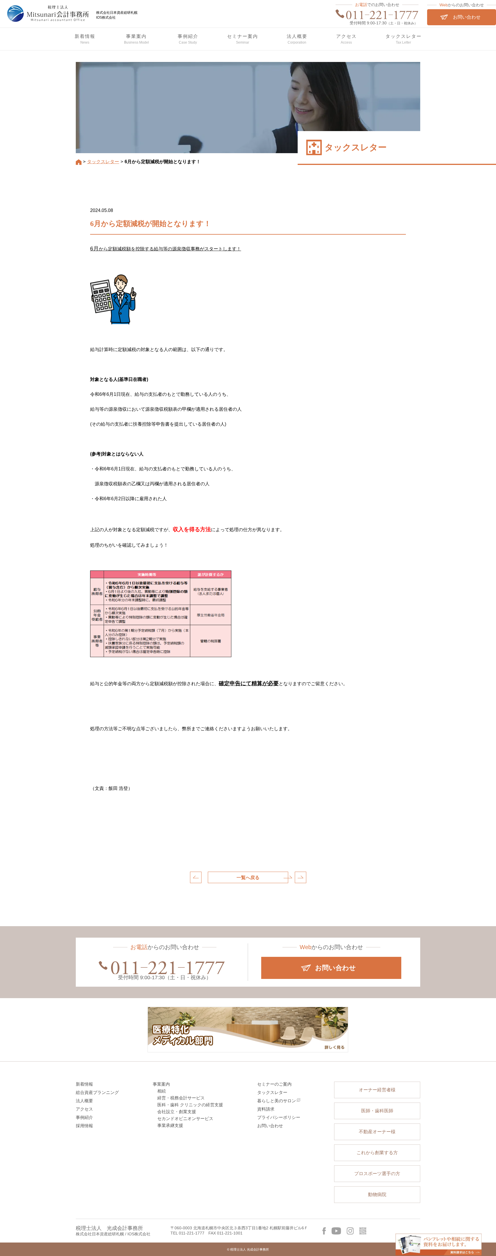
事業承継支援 (170, 1125)
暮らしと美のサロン (276, 1100)
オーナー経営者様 (377, 1089)
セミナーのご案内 (274, 1084)
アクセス (84, 1109)
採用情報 (84, 1125)
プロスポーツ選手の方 (377, 1173)
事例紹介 (84, 1117)
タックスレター (272, 1092)
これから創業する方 (377, 1152)
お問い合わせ (270, 1125)
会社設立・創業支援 (176, 1111)
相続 (161, 1090)
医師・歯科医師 (377, 1110)
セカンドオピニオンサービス (185, 1118)
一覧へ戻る (248, 877)
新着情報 (84, 1084)
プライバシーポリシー (278, 1117)
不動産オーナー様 (377, 1131)
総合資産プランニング (97, 1092)
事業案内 (161, 1084)
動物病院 (377, 1194)
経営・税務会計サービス (181, 1097)
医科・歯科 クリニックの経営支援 (190, 1104)
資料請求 (265, 1109)
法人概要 (84, 1100)
